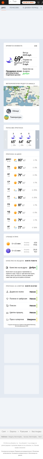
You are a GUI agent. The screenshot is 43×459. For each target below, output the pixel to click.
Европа (13, 432)
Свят (4, 432)
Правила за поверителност (23, 451)
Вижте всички (31, 286)
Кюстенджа (36, 432)
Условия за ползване (8, 451)
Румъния (24, 432)
